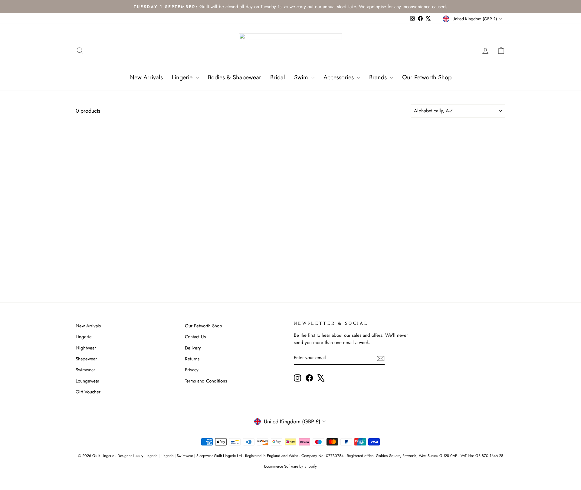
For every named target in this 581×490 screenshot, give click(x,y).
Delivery (193, 348)
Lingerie (183, 77)
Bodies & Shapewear (234, 77)
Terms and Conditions (206, 381)
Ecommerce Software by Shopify (290, 466)
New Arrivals (146, 77)
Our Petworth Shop (426, 77)
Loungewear (87, 381)
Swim (302, 77)
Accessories (339, 77)
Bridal (277, 77)
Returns (192, 359)
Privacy (192, 369)
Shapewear (86, 359)
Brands (379, 77)
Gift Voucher (88, 392)
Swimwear (85, 369)
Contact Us (195, 336)
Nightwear (86, 348)
